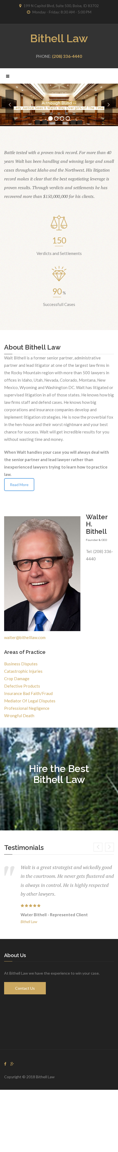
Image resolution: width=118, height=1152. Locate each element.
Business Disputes (21, 663)
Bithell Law (59, 38)
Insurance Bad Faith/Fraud (28, 693)
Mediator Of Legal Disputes (29, 700)
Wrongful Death (19, 715)
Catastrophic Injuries (23, 671)
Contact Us (25, 988)
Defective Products (22, 685)
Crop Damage (16, 678)
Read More (19, 484)
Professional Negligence (26, 708)
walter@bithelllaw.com (25, 637)
